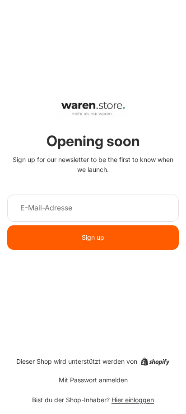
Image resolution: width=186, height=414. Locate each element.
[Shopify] (155, 361)
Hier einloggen (133, 400)
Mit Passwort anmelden (93, 380)
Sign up (93, 237)
